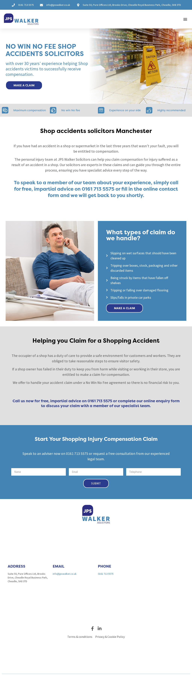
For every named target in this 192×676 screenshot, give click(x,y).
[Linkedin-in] (100, 628)
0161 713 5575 (105, 573)
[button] (185, 19)
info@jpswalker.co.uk (64, 573)
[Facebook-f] (92, 628)
